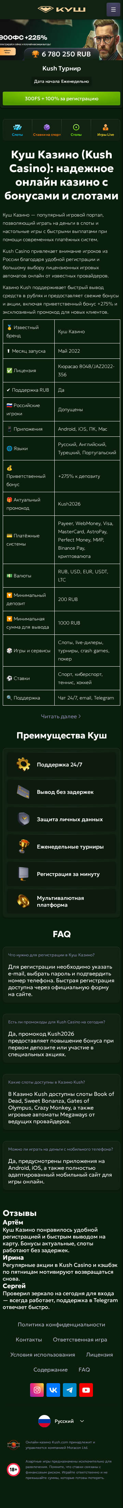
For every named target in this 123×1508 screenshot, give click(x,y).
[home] (61, 9)
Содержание (50, 1369)
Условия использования (42, 1354)
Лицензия (99, 1354)
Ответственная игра (80, 1339)
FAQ (84, 1369)
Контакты (29, 1339)
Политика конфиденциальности (61, 1324)
